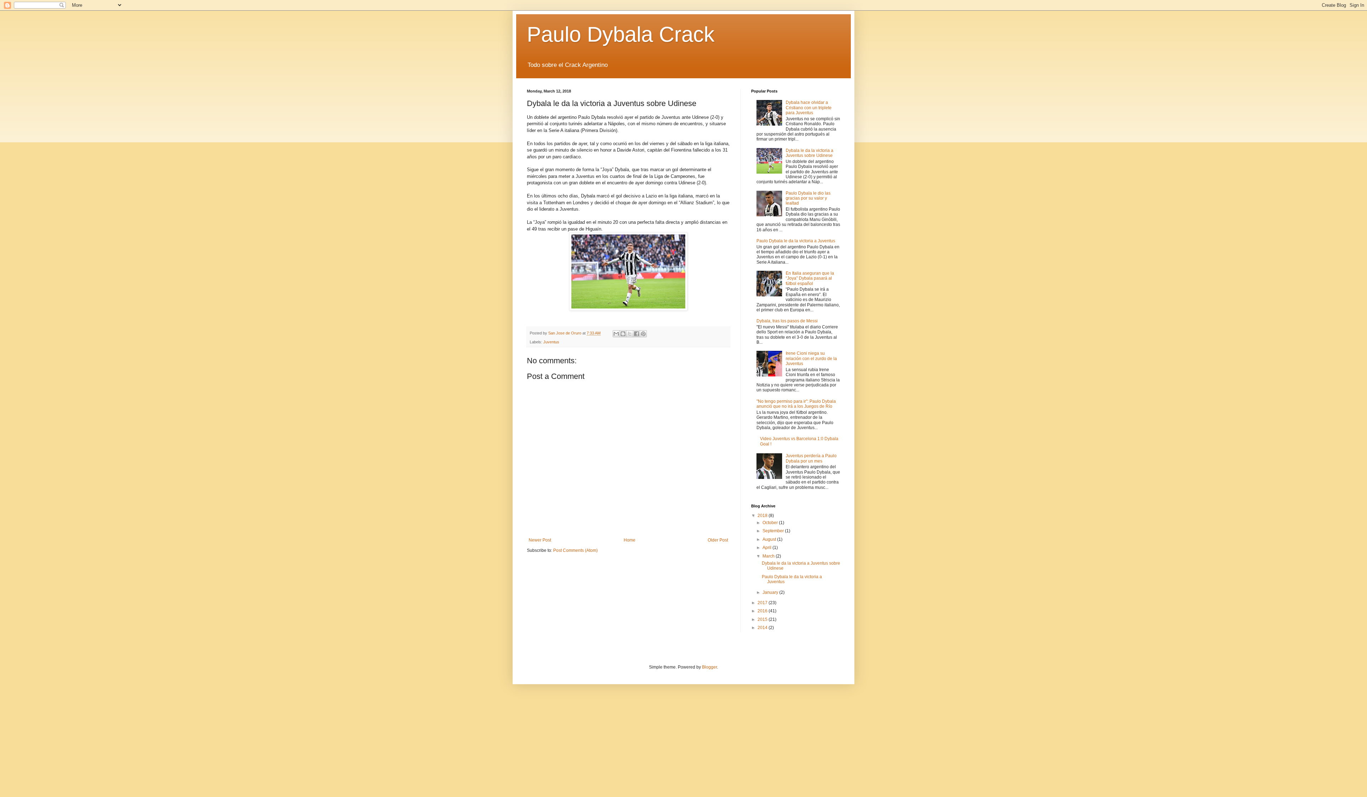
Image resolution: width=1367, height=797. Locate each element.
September (774, 530)
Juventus (551, 342)
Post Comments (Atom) (575, 550)
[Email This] (616, 333)
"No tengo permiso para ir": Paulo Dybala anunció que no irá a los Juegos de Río (796, 404)
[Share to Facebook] (636, 333)
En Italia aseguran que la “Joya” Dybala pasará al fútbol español (810, 278)
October (771, 522)
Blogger (709, 667)
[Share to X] (629, 333)
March (769, 556)
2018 (763, 515)
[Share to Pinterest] (643, 333)
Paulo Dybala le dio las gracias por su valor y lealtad (808, 198)
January (771, 592)
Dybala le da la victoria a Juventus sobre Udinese (809, 153)
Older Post (718, 540)
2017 (763, 602)
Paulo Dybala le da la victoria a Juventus (795, 240)
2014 (763, 627)
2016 (763, 610)
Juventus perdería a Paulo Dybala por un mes (811, 458)
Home (629, 540)
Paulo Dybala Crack (620, 34)
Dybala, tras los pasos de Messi (787, 320)
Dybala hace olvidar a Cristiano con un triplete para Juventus (809, 107)
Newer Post (540, 540)
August (770, 539)
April (767, 547)
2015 (763, 619)
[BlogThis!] (623, 333)
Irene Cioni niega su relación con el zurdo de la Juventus (811, 358)
